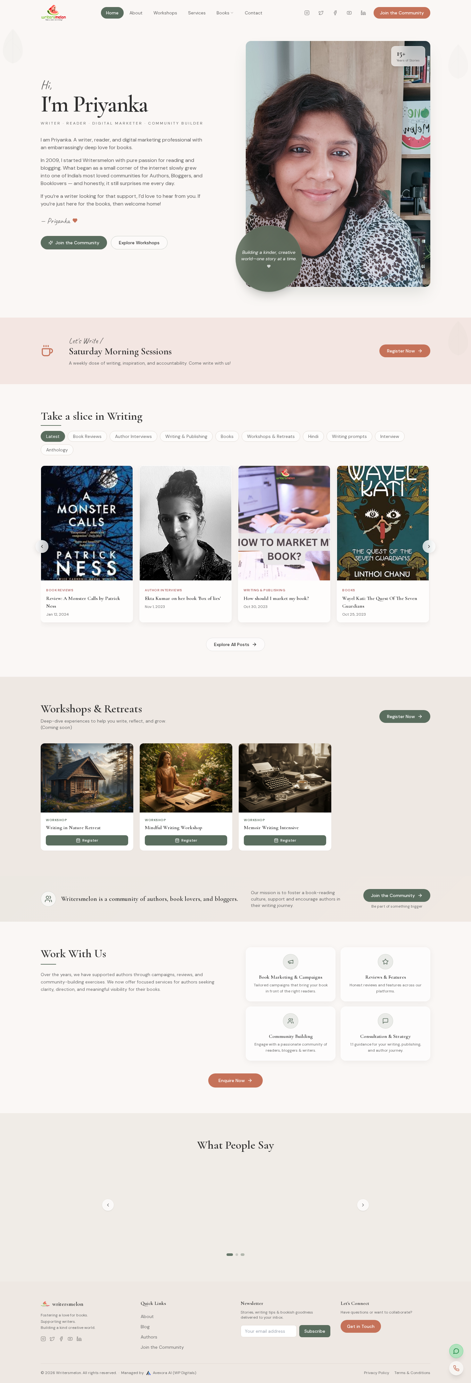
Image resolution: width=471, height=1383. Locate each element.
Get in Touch (361, 1326)
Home (112, 13)
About (136, 13)
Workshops (165, 13)
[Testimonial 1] (230, 1254)
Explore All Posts (231, 644)
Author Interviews (133, 436)
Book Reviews (87, 436)
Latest (53, 436)
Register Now (401, 351)
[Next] (363, 1205)
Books (223, 13)
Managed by (158, 1372)
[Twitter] (321, 13)
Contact (253, 13)
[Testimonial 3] (243, 1254)
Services (197, 13)
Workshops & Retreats (271, 436)
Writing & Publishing (186, 436)
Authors (149, 1337)
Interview (389, 436)
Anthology (57, 450)
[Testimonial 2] (238, 1254)
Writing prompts (349, 436)
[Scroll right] (429, 546)
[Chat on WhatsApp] (456, 1351)
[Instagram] (307, 13)
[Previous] (108, 1205)
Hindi (313, 436)
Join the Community (402, 13)
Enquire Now (232, 1080)
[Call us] (456, 1368)
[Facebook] (335, 13)
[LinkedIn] (363, 13)
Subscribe (314, 1331)
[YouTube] (349, 13)
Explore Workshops (139, 243)
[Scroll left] (42, 546)
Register (90, 840)
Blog (145, 1327)
